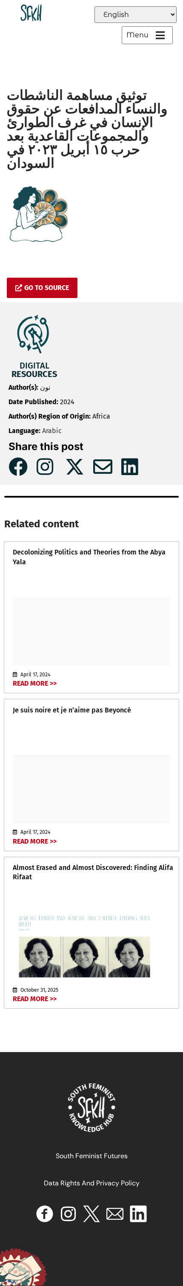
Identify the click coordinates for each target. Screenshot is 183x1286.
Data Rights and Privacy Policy (92, 1183)
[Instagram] (68, 1213)
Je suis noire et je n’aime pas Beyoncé (72, 710)
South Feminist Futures (92, 1155)
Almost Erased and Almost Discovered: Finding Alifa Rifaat (93, 872)
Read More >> (35, 683)
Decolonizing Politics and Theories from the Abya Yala (89, 557)
